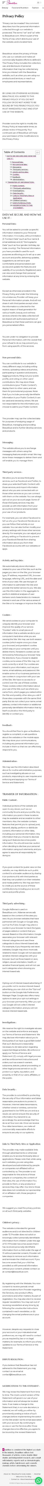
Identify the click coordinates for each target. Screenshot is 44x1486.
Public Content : (19, 186)
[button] (38, 1480)
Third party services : (20, 169)
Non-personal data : (20, 164)
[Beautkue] (12, 2)
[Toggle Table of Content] (36, 152)
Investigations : (19, 191)
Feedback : (16, 177)
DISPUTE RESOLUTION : (22, 203)
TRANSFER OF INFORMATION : (20, 182)
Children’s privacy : (20, 200)
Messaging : (17, 167)
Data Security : (18, 193)
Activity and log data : (21, 172)
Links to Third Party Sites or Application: (23, 197)
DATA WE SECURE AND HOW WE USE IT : (21, 157)
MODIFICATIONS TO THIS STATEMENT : (23, 206)
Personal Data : (17, 162)
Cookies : (16, 174)
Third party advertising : (22, 188)
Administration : (19, 179)
